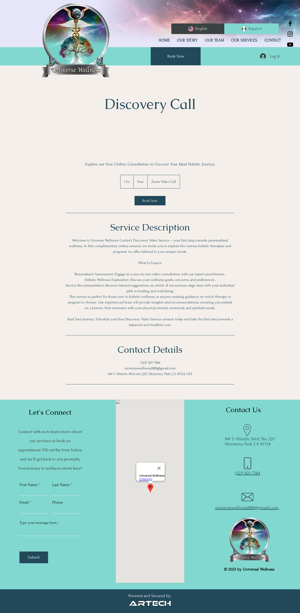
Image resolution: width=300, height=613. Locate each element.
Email (24, 502)
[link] (150, 200)
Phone (57, 502)
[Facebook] (290, 23)
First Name (28, 485)
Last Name (61, 485)
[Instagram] (290, 34)
